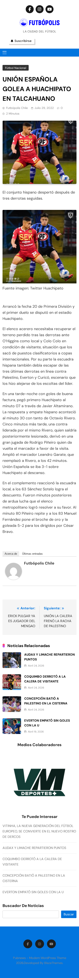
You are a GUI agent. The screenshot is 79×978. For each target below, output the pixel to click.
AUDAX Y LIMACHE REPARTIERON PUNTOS (34, 848)
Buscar (69, 914)
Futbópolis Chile (17, 108)
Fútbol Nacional (15, 68)
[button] (37, 810)
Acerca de (11, 553)
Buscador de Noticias (23, 905)
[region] (39, 782)
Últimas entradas (32, 553)
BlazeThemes (53, 963)
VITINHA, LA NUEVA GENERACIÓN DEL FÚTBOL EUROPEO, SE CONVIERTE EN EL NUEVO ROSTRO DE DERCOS (39, 831)
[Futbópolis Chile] (13, 578)
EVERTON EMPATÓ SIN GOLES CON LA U (33, 892)
